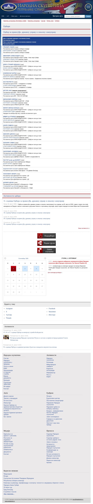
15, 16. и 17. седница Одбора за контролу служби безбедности (23, 332)
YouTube (9, 315)
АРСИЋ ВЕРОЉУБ (9, 120)
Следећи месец (45, 258)
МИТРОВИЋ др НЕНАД (10, 177)
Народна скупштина (34, 20)
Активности (51, 355)
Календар (49, 362)
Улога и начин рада (8, 367)
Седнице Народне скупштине (52, 435)
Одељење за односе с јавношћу (10, 435)
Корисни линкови (11, 471)
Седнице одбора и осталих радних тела (53, 439)
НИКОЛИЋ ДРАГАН (9, 134)
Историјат (7, 386)
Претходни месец (5, 258)
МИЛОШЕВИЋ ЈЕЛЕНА (10, 50)
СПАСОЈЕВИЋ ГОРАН (10, 146)
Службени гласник (10, 492)
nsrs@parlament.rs (78, 499)
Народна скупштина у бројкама (8, 362)
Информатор (50, 373)
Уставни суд (8, 487)
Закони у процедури (10, 398)
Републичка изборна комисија (14, 480)
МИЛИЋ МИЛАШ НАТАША (11, 108)
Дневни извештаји (52, 458)
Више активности (83, 228)
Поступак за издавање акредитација (8, 439)
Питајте (49, 396)
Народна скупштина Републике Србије (14, 20)
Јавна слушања (51, 442)
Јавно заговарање (52, 417)
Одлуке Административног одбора (13, 413)
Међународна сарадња (51, 365)
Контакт (6, 389)
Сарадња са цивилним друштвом (54, 420)
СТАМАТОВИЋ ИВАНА (10, 155)
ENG (3, 16)
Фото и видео (48, 375)
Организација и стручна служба (8, 372)
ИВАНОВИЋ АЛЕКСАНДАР (11, 55)
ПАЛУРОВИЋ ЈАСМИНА (10, 151)
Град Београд (8, 489)
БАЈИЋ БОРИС (7, 163)
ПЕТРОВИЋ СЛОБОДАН (10, 103)
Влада (6, 476)
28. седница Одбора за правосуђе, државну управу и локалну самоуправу (27, 224)
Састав (43, 20)
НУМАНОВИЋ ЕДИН (9, 111)
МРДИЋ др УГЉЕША (9, 116)
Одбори (57, 20)
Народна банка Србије (11, 485)
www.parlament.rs (10, 501)
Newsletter (52, 312)
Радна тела (50, 20)
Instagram (9, 308)
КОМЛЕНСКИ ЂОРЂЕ (9, 73)
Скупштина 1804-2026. (7, 383)
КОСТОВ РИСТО (8, 82)
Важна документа (7, 377)
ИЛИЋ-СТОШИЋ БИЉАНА (11, 64)
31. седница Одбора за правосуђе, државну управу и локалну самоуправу (34, 201)
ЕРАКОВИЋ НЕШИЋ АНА (10, 59)
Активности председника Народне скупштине (53, 446)
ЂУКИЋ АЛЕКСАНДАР (9, 85)
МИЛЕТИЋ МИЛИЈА (9, 76)
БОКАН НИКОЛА (8, 68)
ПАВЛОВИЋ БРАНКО (9, 94)
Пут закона (7, 417)
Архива (48, 462)
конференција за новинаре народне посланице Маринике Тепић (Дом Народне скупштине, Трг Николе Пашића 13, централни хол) (68, 267)
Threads (8, 318)
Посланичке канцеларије (54, 400)
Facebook (52, 308)
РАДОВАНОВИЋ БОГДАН (10, 168)
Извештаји (7, 403)
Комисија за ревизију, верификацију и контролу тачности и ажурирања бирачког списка (34, 483)
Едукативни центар (53, 398)
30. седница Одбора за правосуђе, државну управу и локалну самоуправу (27, 213)
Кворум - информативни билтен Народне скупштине (54, 412)
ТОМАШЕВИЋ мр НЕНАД (10, 186)
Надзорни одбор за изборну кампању (53, 408)
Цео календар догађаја (54, 272)
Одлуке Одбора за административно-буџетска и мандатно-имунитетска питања (13, 407)
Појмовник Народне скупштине (53, 403)
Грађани (49, 393)
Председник (8, 474)
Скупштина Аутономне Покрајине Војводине (19, 478)
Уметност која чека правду (52, 424)
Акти (6, 393)
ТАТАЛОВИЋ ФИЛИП (9, 174)
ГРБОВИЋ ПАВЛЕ (8, 47)
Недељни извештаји (53, 460)
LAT (8, 16)
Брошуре (7, 380)
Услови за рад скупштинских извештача (8, 445)
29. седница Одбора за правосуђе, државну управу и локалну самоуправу (27, 218)
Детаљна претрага (25, 16)
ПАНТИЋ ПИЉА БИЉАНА (11, 137)
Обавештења (8, 449)
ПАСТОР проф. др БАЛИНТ (11, 160)
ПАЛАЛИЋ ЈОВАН (8, 142)
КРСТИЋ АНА (7, 90)
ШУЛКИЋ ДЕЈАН (8, 182)
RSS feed (52, 315)
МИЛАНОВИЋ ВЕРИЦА (10, 99)
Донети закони (8, 396)
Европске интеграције (50, 369)
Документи (7, 452)
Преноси (50, 431)
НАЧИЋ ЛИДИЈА (8, 125)
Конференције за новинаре (52, 451)
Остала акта (8, 400)
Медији (7, 431)
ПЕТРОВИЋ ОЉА (8, 129)
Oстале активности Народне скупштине (53, 455)
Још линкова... (9, 494)
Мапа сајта (14, 16)
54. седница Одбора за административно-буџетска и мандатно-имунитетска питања (30, 347)
